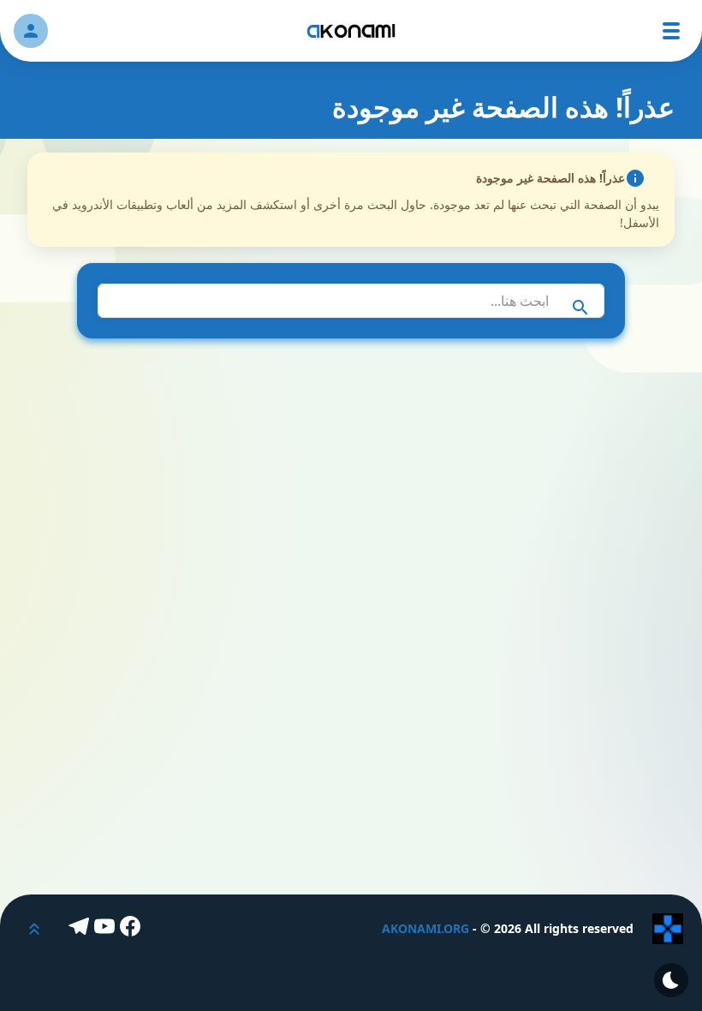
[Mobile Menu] (671, 31)
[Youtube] (107, 929)
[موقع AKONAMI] (351, 31)
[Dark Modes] (671, 980)
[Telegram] (81, 929)
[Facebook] (133, 929)
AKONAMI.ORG (425, 928)
